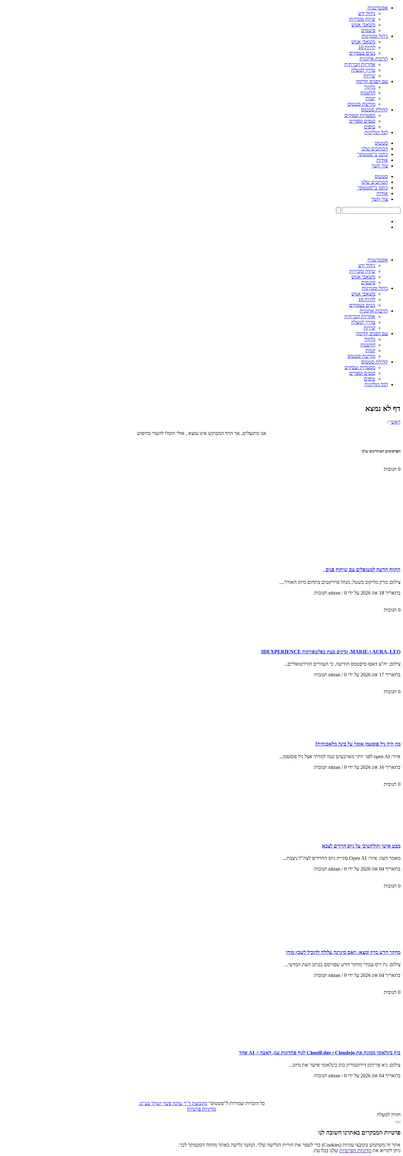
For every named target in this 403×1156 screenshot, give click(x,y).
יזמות (370, 98)
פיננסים (368, 30)
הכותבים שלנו (374, 148)
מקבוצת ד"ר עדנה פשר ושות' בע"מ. (173, 1103)
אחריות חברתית (359, 64)
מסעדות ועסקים (359, 115)
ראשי (395, 422)
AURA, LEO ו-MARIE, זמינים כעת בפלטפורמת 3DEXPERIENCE (330, 651)
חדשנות (367, 92)
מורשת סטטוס (361, 104)
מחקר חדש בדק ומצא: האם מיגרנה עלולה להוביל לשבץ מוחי (343, 952)
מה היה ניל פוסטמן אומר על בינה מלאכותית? (357, 744)
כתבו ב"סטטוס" (372, 154)
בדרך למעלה (363, 70)
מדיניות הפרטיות (355, 1150)
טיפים (369, 126)
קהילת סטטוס (374, 109)
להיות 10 (366, 47)
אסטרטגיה (377, 7)
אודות (382, 160)
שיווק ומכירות (362, 19)
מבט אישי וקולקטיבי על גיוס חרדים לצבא (361, 846)
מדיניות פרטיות (201, 1109)
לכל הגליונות (376, 132)
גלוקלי (369, 87)
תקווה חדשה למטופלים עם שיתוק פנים (361, 569)
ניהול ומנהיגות (375, 36)
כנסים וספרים (362, 121)
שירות (369, 75)
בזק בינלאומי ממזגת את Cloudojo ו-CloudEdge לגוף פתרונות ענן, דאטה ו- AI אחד (319, 1052)
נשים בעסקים (362, 53)
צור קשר (380, 165)
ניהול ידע (366, 13)
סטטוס (381, 143)
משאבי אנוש (363, 24)
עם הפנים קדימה (372, 81)
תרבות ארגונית (374, 58)
